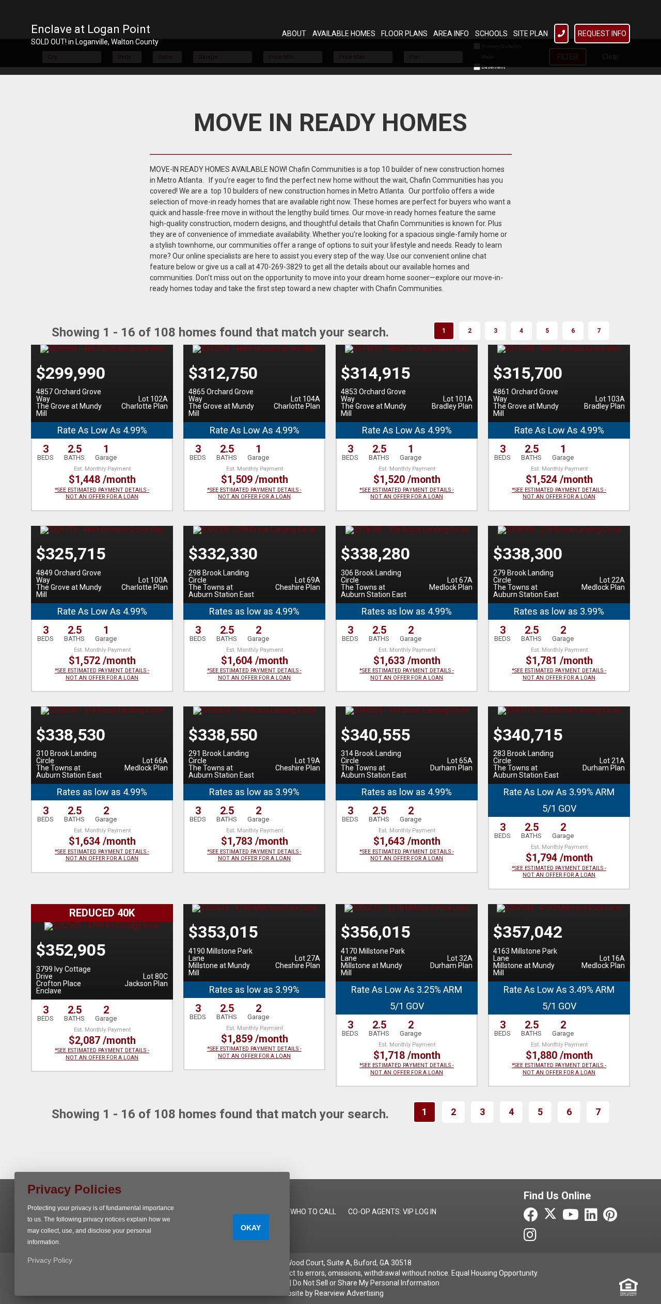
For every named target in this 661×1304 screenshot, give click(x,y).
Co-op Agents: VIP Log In (392, 1212)
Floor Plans (404, 33)
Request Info (602, 33)
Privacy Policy (49, 1260)
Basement (492, 67)
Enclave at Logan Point (90, 29)
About (294, 33)
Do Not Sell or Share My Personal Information (366, 1283)
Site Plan (530, 33)
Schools (491, 33)
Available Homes (343, 33)
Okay (251, 1227)
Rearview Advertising (349, 1293)
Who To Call (313, 1212)
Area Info (451, 33)
